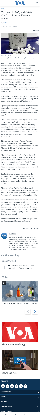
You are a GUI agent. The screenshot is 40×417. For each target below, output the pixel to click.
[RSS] (21, 386)
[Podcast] (25, 386)
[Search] (34, 414)
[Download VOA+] (20, 360)
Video (5, 277)
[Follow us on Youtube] (12, 386)
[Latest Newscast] (6, 414)
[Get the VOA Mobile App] (20, 332)
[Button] (36, 30)
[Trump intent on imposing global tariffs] (20, 291)
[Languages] (24, 414)
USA (2, 8)
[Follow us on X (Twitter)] (7, 386)
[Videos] (15, 414)
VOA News (6, 23)
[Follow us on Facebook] (3, 386)
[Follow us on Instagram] (16, 386)
